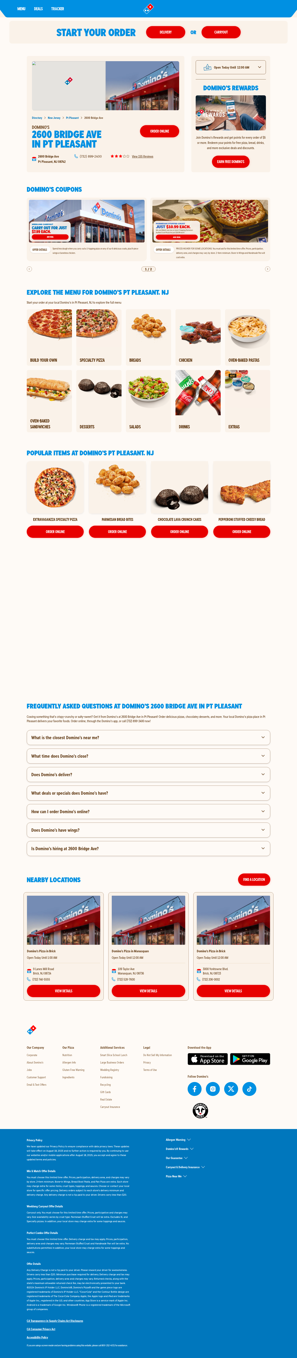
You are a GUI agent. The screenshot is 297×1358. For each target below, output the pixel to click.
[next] (267, 269)
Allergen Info (69, 1062)
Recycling (105, 1085)
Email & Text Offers (36, 1085)
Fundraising (106, 1077)
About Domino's (35, 1062)
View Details (63, 990)
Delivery (166, 32)
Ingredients (68, 1077)
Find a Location (254, 879)
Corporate (32, 1055)
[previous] (29, 269)
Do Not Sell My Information (157, 1055)
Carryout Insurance (110, 1107)
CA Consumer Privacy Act (41, 1329)
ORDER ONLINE (55, 531)
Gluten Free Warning (73, 1070)
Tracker (57, 8)
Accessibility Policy (37, 1337)
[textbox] (148, 718)
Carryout (221, 32)
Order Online (159, 131)
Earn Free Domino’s (230, 161)
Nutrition (67, 1055)
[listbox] (148, 229)
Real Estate (106, 1099)
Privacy (147, 1062)
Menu (21, 8)
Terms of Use (150, 1070)
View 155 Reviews (142, 156)
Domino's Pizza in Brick (41, 951)
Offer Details (39, 250)
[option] (86, 229)
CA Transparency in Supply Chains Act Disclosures (55, 1321)
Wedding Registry (109, 1070)
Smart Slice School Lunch (113, 1055)
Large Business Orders (112, 1062)
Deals (38, 8)
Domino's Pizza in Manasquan (130, 951)
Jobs (29, 1070)
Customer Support (36, 1077)
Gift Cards (105, 1092)
